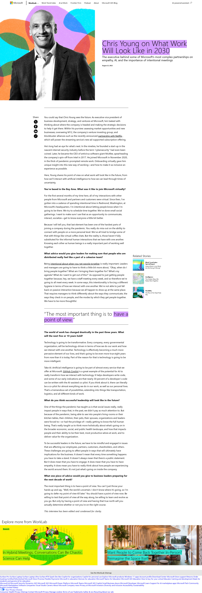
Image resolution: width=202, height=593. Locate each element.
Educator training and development (178, 579)
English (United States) (9, 587)
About (96, 3)
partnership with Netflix (110, 135)
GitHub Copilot (71, 371)
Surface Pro (4, 576)
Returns (190, 576)
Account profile (145, 576)
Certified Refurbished (15, 579)
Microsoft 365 (43, 583)
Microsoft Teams (77, 583)
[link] (36, 121)
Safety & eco (88, 592)
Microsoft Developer (128, 583)
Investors (100, 585)
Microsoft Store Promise (34, 579)
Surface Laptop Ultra (30, 576)
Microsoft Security (17, 583)
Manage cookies (55, 592)
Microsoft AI (5, 583)
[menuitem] (182, 3)
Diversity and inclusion (113, 585)
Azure (117, 583)
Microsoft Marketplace (9, 585)
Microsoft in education (69, 579)
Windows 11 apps (131, 576)
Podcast (87, 3)
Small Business (108, 583)
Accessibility (128, 585)
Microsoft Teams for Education (108, 579)
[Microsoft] (18, 3)
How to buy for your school (152, 579)
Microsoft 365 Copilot (93, 583)
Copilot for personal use (92, 576)
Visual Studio (41, 585)
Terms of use (68, 592)
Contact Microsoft (35, 592)
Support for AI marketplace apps (163, 583)
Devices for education (87, 579)
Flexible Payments (52, 579)
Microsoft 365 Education (131, 579)
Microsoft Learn (143, 583)
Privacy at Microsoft (88, 585)
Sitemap (24, 592)
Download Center (159, 576)
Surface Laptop (16, 576)
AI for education (23, 581)
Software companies (27, 585)
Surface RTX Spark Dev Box (50, 576)
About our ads (108, 592)
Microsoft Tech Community (188, 583)
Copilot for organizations (72, 576)
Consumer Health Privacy (10, 592)
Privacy (46, 592)
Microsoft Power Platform (59, 583)
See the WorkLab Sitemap (101, 573)
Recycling (98, 592)
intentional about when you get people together (75, 263)
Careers (50, 585)
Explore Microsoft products (113, 576)
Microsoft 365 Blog (109, 3)
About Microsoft (59, 585)
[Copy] (36, 135)
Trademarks (78, 592)
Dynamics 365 (31, 583)
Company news (73, 585)
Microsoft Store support (176, 576)
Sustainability (138, 585)
